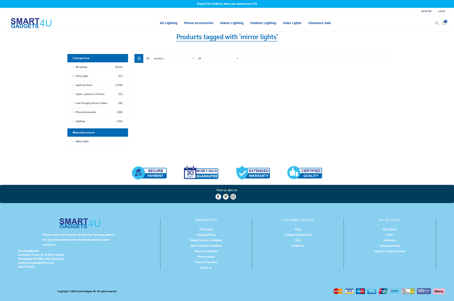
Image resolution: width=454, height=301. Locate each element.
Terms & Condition (206, 262)
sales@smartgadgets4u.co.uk (36, 262)
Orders (390, 234)
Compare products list (297, 234)
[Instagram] (233, 197)
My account (390, 229)
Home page (206, 229)
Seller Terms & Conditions (206, 245)
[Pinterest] (226, 197)
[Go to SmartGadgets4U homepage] (80, 227)
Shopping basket (390, 245)
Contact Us (298, 245)
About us (206, 267)
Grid (138, 58)
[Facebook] (218, 197)
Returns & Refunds (206, 251)
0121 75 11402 (26, 266)
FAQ (298, 240)
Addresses (389, 240)
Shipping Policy (206, 234)
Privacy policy (206, 256)
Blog (298, 229)
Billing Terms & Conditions (206, 240)
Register (426, 11)
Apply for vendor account (390, 251)
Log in (441, 11)
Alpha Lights (82, 141)
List (147, 58)
